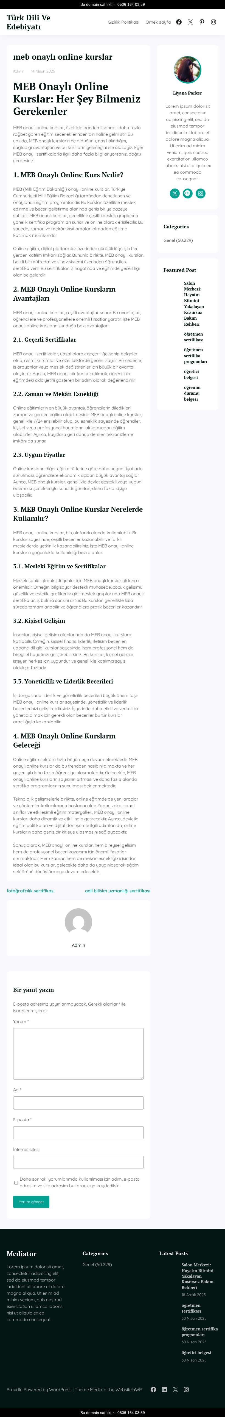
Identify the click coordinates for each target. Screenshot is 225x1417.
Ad (17, 1089)
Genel (169, 240)
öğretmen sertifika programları (195, 355)
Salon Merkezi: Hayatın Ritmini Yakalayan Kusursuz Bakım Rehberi (194, 303)
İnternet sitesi (26, 1149)
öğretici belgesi (191, 374)
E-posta (22, 1119)
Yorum (21, 1021)
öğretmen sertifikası (194, 336)
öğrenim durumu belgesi (192, 393)
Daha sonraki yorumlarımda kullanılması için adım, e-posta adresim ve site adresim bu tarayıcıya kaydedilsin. (80, 1182)
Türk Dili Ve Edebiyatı (28, 22)
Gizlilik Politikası (123, 22)
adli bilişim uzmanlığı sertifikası (117, 890)
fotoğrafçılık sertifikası (31, 890)
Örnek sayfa (158, 22)
